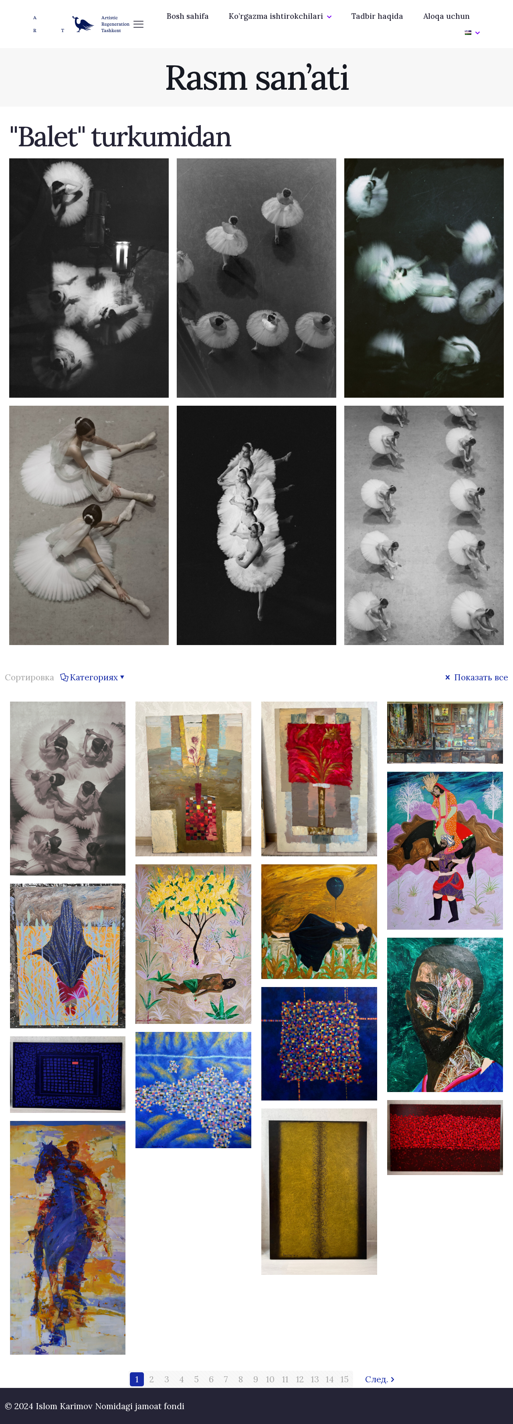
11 (285, 1379)
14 (330, 1379)
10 (270, 1379)
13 (315, 1379)
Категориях (94, 677)
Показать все (480, 677)
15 (345, 1379)
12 (300, 1379)
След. (376, 1379)
